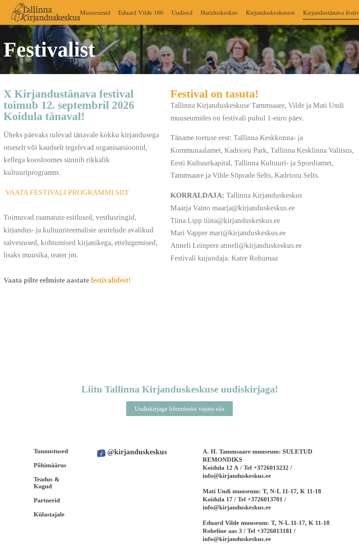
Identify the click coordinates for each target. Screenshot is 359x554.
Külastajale (49, 514)
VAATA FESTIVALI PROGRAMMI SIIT (67, 192)
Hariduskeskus (219, 12)
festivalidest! (111, 280)
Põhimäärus (50, 465)
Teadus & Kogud (47, 483)
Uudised (181, 12)
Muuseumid (95, 12)
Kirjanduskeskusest (270, 12)
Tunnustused (51, 451)
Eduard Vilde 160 (140, 12)
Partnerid (47, 500)
